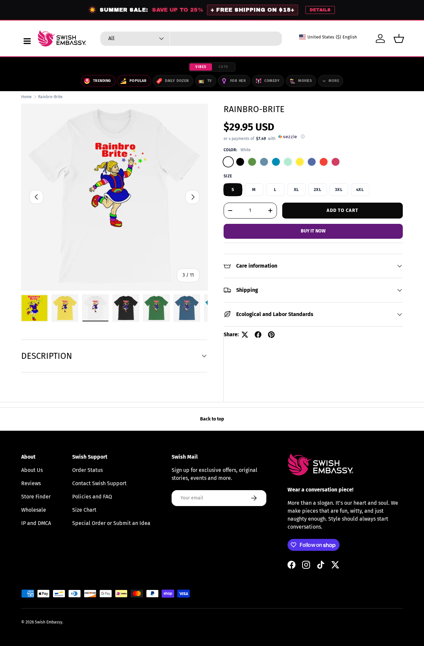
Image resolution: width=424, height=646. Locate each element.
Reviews (31, 483)
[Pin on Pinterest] (271, 334)
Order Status (87, 470)
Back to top (212, 419)
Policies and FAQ (92, 496)
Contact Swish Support (99, 483)
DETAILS (320, 10)
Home (26, 97)
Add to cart (342, 210)
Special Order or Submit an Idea (111, 523)
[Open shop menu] (27, 41)
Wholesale (33, 510)
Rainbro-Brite (50, 97)
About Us (32, 470)
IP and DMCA (36, 523)
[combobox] (191, 39)
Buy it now (313, 231)
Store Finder (36, 496)
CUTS (224, 67)
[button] (399, 38)
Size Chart (84, 510)
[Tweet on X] (244, 334)
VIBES (201, 67)
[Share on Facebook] (258, 334)
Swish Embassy (48, 622)
